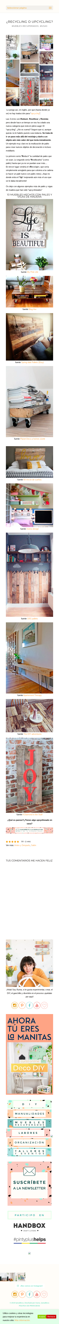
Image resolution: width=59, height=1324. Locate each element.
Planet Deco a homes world (32, 439)
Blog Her (32, 309)
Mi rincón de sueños (32, 479)
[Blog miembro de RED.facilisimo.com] (29, 1254)
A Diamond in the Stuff (32, 814)
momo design (32, 529)
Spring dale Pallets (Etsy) (32, 362)
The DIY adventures (33, 734)
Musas (43, 26)
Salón (33, 845)
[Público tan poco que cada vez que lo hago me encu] (21, 1277)
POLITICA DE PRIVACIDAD (29, 1306)
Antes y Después (22, 845)
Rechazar (51, 1317)
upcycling (35, 113)
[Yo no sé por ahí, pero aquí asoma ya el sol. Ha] (4, 1277)
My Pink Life (32, 272)
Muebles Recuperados (25, 26)
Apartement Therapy (32, 695)
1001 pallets (32, 618)
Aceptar (42, 1317)
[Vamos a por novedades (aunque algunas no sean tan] (12, 1277)
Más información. (22, 1320)
